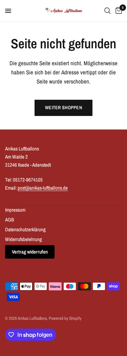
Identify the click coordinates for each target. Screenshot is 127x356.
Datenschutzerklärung (25, 229)
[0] (117, 11)
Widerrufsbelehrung (23, 239)
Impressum (15, 209)
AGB (9, 219)
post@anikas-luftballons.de (43, 187)
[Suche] (107, 11)
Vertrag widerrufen (30, 251)
